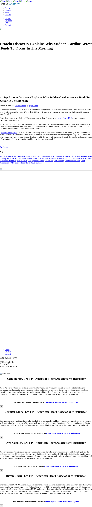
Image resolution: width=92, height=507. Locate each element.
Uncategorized (20, 106)
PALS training (36, 163)
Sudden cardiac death (9, 133)
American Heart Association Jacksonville (64, 159)
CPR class (49, 161)
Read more (4, 147)
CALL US (11, 4)
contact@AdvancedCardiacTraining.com (61, 402)
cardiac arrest (22, 161)
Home (7, 350)
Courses (8, 352)
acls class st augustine (41, 156)
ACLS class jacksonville (23, 156)
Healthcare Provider (72, 161)
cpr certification (38, 161)
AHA (9, 159)
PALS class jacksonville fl (20, 163)
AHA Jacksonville (19, 159)
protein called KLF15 (64, 118)
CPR (29, 161)
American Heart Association (37, 159)
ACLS (2, 156)
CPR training (59, 161)
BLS (82, 159)
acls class (9, 156)
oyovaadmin (33, 106)
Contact (8, 354)
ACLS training (56, 156)
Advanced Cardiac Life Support (75, 156)
